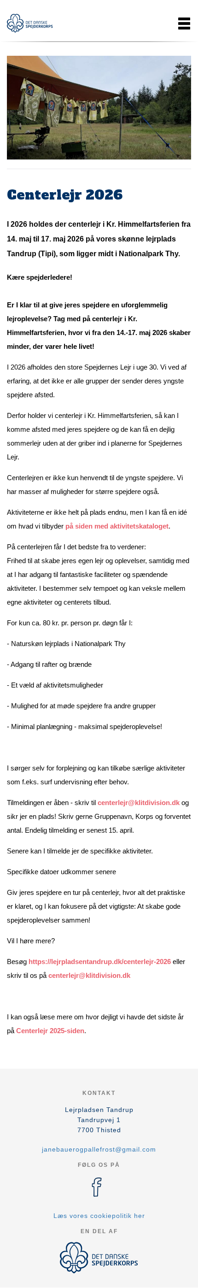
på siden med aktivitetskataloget (117, 526)
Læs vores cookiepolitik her (99, 1215)
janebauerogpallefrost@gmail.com (99, 1149)
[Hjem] (30, 23)
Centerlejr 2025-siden (50, 1031)
